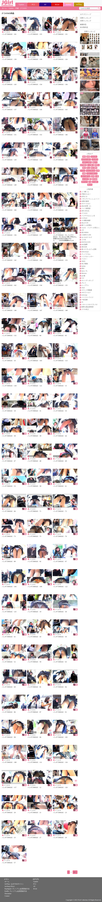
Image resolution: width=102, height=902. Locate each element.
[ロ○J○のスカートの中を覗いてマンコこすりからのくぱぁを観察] (90, 97)
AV (34, 886)
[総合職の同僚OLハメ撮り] (90, 121)
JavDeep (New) (10, 886)
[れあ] (90, 109)
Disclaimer (8, 893)
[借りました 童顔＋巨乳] (90, 62)
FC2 (34, 884)
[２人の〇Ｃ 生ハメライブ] (90, 50)
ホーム (4, 8)
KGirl (35, 889)
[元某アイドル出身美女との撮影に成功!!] (90, 86)
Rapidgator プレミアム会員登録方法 (17, 889)
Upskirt (11, 8)
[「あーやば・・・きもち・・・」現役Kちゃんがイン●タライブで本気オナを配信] (90, 145)
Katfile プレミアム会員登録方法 (16, 891)
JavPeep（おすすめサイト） (14, 884)
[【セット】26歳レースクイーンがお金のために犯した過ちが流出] (90, 133)
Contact (7, 896)
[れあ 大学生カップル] (90, 38)
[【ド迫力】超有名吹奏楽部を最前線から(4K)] (90, 74)
